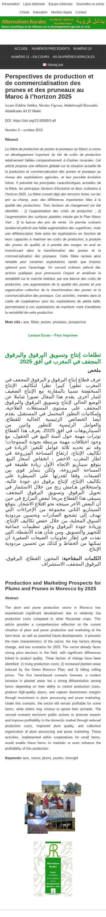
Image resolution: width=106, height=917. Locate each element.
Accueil (21, 48)
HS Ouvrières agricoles (74, 57)
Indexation (40, 12)
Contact (81, 12)
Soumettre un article (90, 4)
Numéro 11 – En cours (30, 57)
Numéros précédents (51, 48)
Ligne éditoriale (34, 4)
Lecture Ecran (39, 335)
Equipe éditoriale (61, 4)
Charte (24, 12)
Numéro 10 (82, 48)
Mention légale (61, 12)
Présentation (11, 4)
